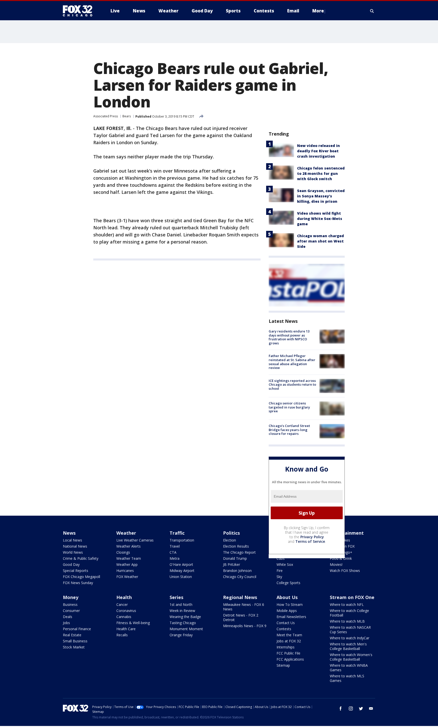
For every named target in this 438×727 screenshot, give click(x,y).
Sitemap (283, 665)
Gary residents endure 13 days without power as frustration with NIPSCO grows (289, 337)
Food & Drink (341, 558)
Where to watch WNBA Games (349, 667)
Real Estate (72, 634)
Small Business (75, 641)
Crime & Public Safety (80, 558)
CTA (173, 552)
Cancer (122, 604)
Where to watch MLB (347, 621)
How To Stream (290, 604)
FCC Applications (290, 659)
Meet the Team (289, 634)
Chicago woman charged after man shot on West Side (320, 241)
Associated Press (105, 116)
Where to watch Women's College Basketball (351, 657)
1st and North (181, 604)
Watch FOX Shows (345, 570)
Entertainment (347, 533)
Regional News (240, 597)
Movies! (336, 564)
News (69, 533)
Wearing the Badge (185, 616)
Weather (126, 533)
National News (75, 546)
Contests (284, 628)
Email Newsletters (291, 616)
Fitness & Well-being (133, 622)
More (318, 11)
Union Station (181, 576)
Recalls (122, 634)
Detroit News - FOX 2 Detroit (240, 617)
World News (73, 552)
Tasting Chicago (183, 622)
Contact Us (286, 622)
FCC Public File (288, 653)
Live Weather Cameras (135, 540)
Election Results (236, 546)
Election (229, 540)
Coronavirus (126, 610)
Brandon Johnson (237, 570)
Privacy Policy (312, 536)
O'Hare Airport (181, 564)
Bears (126, 116)
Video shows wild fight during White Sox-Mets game (319, 218)
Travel (175, 546)
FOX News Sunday (78, 582)
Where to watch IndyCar (349, 638)
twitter (361, 708)
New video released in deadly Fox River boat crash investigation (318, 151)
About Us (287, 597)
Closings (123, 552)
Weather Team (128, 558)
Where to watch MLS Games (347, 678)
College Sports (288, 582)
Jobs (66, 622)
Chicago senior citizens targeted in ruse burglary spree (289, 407)
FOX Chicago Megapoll (81, 576)
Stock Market (74, 647)
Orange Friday (181, 634)
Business (70, 604)
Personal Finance (77, 628)
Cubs (281, 558)
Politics (231, 533)
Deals (67, 616)
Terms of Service (310, 541)
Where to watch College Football (349, 613)
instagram (351, 708)
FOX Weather (127, 576)
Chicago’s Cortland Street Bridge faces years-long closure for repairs (289, 429)
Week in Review (182, 610)
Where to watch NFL (347, 604)
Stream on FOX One (352, 597)
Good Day (71, 564)
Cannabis (123, 616)
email (371, 708)
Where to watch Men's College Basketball (348, 646)
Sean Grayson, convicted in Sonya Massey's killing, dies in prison (321, 196)
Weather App (127, 564)
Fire (280, 570)
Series (176, 597)
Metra (174, 558)
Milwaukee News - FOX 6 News (243, 606)
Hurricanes (125, 570)
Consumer (71, 610)
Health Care (126, 628)
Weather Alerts (128, 546)
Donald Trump (235, 558)
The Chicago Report (239, 552)
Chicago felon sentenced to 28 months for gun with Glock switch (321, 173)
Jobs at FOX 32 (289, 641)
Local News (72, 540)
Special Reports (75, 570)
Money (70, 597)
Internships (286, 647)
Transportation (182, 540)
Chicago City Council (239, 576)
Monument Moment (186, 628)
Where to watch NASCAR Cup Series (350, 629)
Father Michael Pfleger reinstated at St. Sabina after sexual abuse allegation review (292, 361)
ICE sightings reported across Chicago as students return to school (292, 384)
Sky (279, 576)
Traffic (177, 533)
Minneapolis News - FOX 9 (244, 625)
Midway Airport (182, 570)
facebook (341, 708)
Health (124, 597)
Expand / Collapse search (372, 11)
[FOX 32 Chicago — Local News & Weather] (79, 11)
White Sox (285, 564)
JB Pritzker (231, 564)
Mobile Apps (287, 610)
